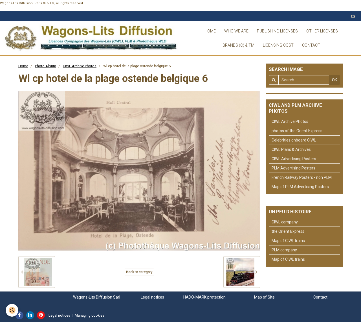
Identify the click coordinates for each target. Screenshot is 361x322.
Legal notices (152, 297)
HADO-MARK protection (204, 297)
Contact (320, 297)
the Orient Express (288, 231)
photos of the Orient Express (297, 131)
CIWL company (285, 222)
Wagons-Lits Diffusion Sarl (96, 297)
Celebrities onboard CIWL (294, 140)
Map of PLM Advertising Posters (300, 186)
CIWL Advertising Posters (294, 158)
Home (23, 66)
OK (334, 80)
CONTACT (311, 45)
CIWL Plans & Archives (291, 149)
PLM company (284, 250)
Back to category (139, 272)
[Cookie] (12, 310)
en (353, 16)
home (210, 31)
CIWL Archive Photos (79, 66)
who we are (236, 31)
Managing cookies (89, 315)
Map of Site (264, 297)
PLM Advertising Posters (293, 168)
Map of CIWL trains (288, 240)
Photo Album (45, 66)
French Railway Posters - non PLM (302, 177)
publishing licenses (277, 31)
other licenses (322, 31)
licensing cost (278, 45)
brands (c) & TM (238, 45)
